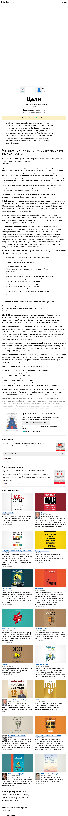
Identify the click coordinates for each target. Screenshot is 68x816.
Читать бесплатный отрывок (16, 484)
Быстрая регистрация (32, 432)
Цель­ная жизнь (41, 629)
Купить (8, 459)
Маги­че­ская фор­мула (50, 773)
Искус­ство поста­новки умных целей (17, 551)
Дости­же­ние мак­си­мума (18, 699)
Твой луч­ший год (9, 629)
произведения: (11, 801)
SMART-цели (7, 589)
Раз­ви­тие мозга (41, 665)
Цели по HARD (8, 512)
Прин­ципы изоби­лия (17, 735)
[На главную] (6, 2)
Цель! (43, 512)
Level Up (38, 699)
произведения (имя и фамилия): (15, 808)
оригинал (38, 112)
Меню (64, 2)
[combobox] (36, 2)
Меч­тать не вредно (16, 773)
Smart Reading (42, 118)
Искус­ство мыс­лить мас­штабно (48, 735)
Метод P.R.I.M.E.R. (42, 551)
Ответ (4, 665)
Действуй (39, 589)
